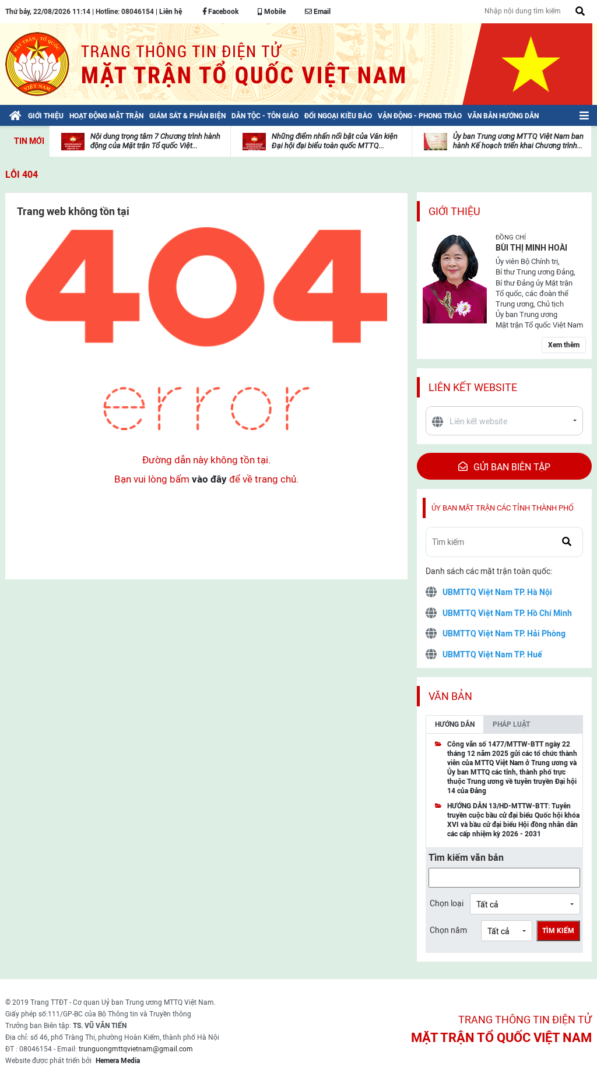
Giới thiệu (454, 211)
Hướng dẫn (455, 724)
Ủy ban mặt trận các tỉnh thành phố (502, 508)
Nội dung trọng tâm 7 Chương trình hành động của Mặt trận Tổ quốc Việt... (155, 141)
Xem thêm (564, 345)
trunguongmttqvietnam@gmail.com (136, 1049)
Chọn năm (448, 930)
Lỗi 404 (21, 174)
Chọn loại (446, 903)
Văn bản (450, 696)
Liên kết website (473, 387)
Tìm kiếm (558, 931)
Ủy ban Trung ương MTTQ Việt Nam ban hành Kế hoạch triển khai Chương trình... (518, 141)
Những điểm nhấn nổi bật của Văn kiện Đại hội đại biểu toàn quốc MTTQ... (335, 141)
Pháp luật (511, 724)
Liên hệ (170, 12)
